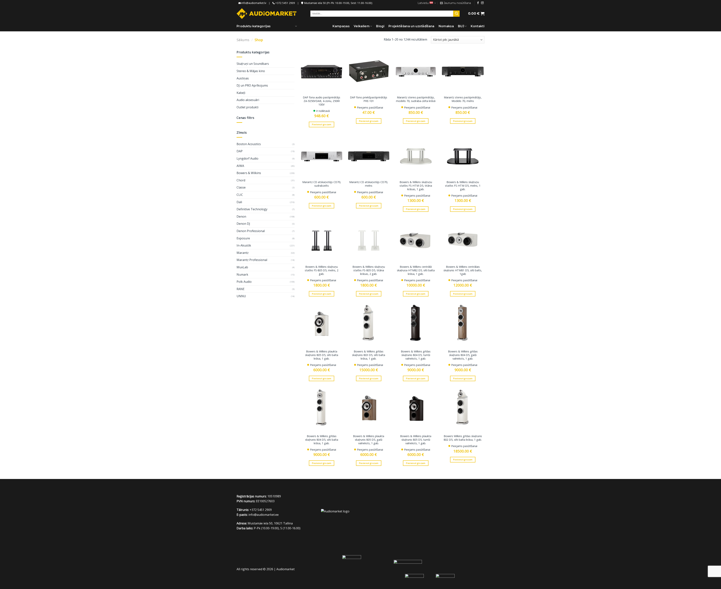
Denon (241, 216)
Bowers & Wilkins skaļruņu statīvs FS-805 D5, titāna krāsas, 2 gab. (368, 270)
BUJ (461, 26)
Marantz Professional (252, 260)
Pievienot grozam (321, 124)
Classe (241, 187)
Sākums (243, 39)
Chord (241, 180)
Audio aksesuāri (248, 100)
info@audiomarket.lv (253, 3)
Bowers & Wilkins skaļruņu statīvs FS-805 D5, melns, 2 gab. (321, 270)
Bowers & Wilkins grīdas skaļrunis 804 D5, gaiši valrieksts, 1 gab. (463, 355)
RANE (240, 289)
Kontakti (477, 26)
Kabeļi (241, 93)
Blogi (380, 26)
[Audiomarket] (266, 13)
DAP (240, 151)
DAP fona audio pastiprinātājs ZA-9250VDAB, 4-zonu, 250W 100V (321, 101)
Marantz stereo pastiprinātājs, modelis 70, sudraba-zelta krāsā (415, 99)
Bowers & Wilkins (249, 173)
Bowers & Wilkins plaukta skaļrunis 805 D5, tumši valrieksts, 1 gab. (415, 439)
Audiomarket (285, 569)
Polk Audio (244, 282)
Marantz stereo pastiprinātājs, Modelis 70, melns (463, 99)
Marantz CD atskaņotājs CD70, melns (368, 183)
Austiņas (243, 78)
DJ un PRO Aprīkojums (252, 85)
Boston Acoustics (249, 144)
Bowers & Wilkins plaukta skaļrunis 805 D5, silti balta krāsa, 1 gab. (321, 355)
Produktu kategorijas (254, 26)
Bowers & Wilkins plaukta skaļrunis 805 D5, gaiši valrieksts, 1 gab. (368, 439)
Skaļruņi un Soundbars (253, 64)
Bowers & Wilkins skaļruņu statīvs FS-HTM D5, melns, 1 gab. (462, 185)
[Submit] (456, 14)
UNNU (241, 296)
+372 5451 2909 (285, 3)
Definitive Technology (252, 209)
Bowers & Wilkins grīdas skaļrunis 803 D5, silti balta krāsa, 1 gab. (368, 355)
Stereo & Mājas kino (251, 71)
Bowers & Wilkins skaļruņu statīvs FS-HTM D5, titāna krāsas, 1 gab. (416, 185)
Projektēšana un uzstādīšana (411, 26)
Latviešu (423, 3)
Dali (239, 202)
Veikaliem (362, 26)
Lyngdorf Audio (247, 158)
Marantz (243, 253)
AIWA (240, 166)
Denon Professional (251, 231)
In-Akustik (244, 245)
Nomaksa (446, 26)
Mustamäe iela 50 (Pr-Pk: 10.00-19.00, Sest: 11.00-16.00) (337, 3)
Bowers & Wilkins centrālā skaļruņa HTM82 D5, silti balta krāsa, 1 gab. (416, 270)
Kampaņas (341, 26)
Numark (242, 274)
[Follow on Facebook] (478, 3)
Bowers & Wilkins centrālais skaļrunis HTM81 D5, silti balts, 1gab (462, 270)
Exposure (243, 238)
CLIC (240, 195)
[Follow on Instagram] (482, 3)
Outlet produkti (247, 107)
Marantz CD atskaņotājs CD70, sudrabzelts (321, 183)
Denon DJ (243, 224)
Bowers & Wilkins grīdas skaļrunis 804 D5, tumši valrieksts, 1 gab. (416, 355)
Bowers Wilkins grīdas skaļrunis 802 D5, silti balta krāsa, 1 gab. (463, 437)
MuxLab (242, 267)
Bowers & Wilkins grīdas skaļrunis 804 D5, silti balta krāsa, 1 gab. (321, 439)
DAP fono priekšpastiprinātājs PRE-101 (368, 99)
